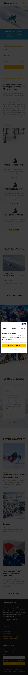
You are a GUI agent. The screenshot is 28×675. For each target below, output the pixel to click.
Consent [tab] (5, 328)
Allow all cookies (14, 345)
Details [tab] (14, 328)
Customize (13, 350)
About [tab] (23, 328)
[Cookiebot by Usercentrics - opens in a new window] (20, 324)
